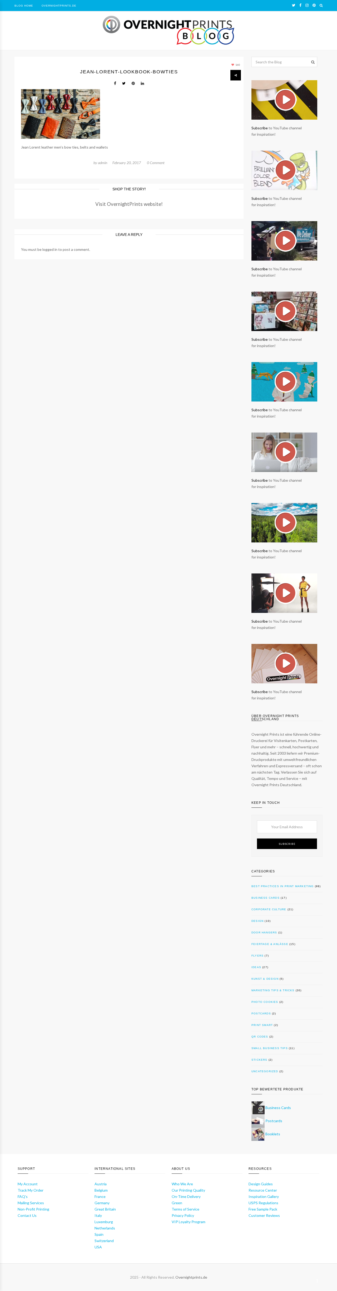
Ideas (256, 967)
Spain (99, 1234)
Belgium (101, 1190)
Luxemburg (104, 1221)
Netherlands (105, 1228)
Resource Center (263, 1190)
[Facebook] (300, 5)
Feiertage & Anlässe (269, 944)
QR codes (259, 1036)
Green (177, 1203)
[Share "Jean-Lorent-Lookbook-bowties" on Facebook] (115, 83)
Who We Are (182, 1184)
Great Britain (105, 1209)
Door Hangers (264, 932)
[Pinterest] (314, 5)
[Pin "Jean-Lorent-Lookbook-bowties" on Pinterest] (133, 83)
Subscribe (259, 128)
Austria (101, 1184)
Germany (102, 1203)
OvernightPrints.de (59, 5)
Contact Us (27, 1215)
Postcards (261, 1013)
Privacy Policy (183, 1215)
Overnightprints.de (191, 1277)
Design (257, 920)
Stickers (259, 1059)
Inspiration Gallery (264, 1196)
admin (102, 162)
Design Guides (261, 1184)
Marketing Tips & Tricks (273, 990)
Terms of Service (185, 1209)
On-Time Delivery (186, 1196)
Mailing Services (31, 1203)
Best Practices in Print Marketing (282, 886)
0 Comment (156, 162)
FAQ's (23, 1196)
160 (237, 64)
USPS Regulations (263, 1203)
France (100, 1196)
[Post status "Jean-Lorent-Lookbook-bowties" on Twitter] (124, 83)
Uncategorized (264, 1071)
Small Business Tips (269, 1048)
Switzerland (104, 1240)
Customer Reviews (264, 1215)
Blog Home (23, 5)
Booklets (272, 1134)
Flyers (257, 955)
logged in (49, 249)
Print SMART (262, 1025)
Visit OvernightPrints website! (129, 204)
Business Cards (265, 897)
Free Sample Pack (263, 1209)
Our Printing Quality (188, 1190)
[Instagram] (307, 5)
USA (98, 1247)
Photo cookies (264, 1001)
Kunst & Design (265, 978)
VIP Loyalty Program (188, 1221)
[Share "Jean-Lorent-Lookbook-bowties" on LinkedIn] (142, 83)
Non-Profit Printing (33, 1209)
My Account (28, 1184)
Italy (98, 1215)
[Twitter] (293, 5)
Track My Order (30, 1190)
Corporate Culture (268, 909)
